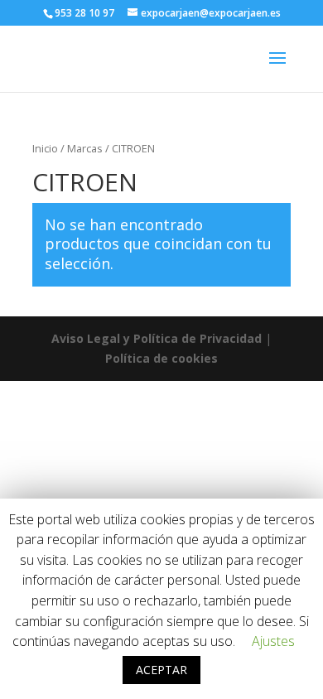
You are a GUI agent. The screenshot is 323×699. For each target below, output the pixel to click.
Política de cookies (161, 358)
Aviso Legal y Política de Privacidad (156, 338)
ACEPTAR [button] (161, 669)
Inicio (45, 148)
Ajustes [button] (273, 641)
